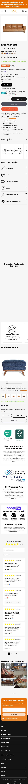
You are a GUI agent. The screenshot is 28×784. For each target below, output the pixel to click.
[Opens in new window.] (10, 569)
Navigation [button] (2, 11)
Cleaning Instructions (7, 755)
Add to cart (19, 99)
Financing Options (6, 734)
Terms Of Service (6, 751)
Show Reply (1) (9, 602)
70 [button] (16, 654)
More (14, 693)
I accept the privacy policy (11, 718)
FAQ (2, 726)
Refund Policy (5, 747)
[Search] (5, 11)
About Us (3, 730)
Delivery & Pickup (6, 759)
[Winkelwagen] (26, 11)
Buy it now (14, 104)
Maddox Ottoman (9, 347)
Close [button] (26, 4)
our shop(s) (14, 57)
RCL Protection (5, 738)
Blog (2, 763)
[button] (19, 654)
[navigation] (7, 38)
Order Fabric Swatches (9, 109)
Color (8, 51)
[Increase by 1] (8, 99)
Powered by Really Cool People (19, 780)
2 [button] (11, 654)
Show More (15, 566)
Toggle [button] (26, 139)
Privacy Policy (5, 742)
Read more (12, 118)
